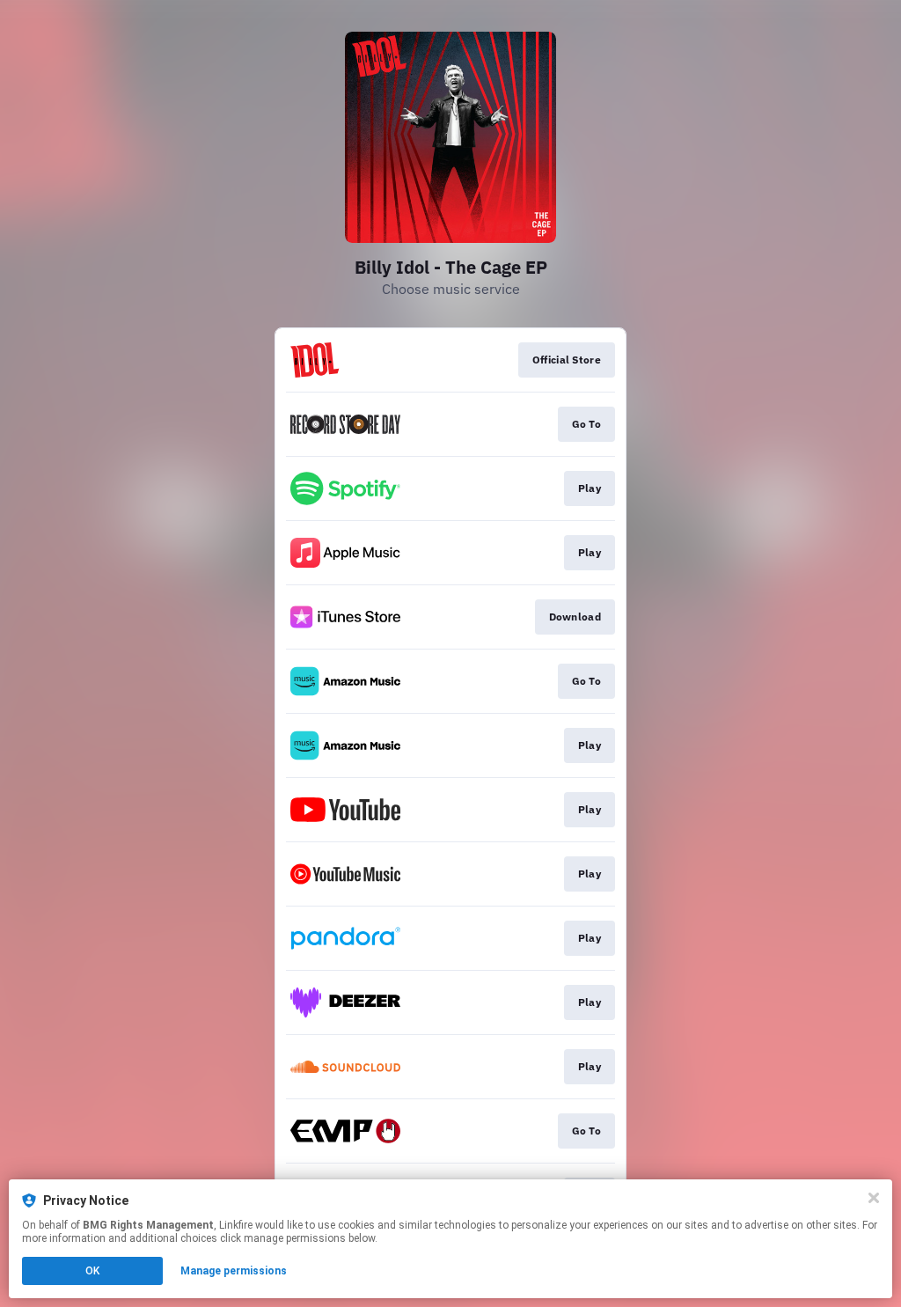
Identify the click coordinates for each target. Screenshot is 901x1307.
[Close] (874, 1198)
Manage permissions (233, 1271)
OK (92, 1271)
